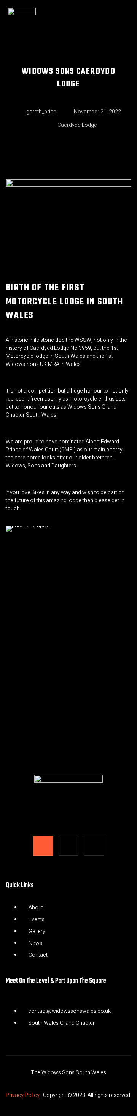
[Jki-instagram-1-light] (68, 846)
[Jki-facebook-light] (43, 846)
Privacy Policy (23, 1095)
